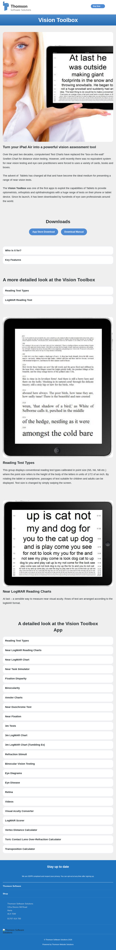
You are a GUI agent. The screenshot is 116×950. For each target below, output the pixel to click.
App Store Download (43, 232)
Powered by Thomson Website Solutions (58, 944)
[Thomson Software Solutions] (17, 6)
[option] (58, 20)
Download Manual (74, 232)
